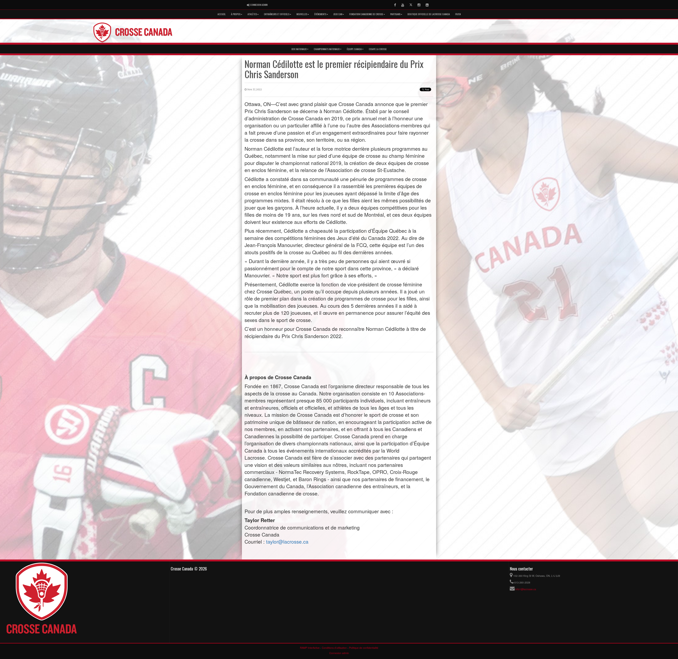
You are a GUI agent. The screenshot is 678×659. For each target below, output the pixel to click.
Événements (320, 14)
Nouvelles (301, 14)
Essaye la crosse (378, 49)
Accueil (222, 14)
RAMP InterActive (310, 647)
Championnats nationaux (327, 49)
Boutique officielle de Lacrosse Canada (429, 14)
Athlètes (252, 14)
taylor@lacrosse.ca (287, 541)
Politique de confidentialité (363, 647)
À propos (235, 14)
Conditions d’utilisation (334, 647)
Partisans (395, 14)
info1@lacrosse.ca (525, 589)
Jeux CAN (337, 14)
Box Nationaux (299, 49)
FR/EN (458, 14)
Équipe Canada (354, 49)
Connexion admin (339, 653)
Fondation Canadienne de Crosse (366, 14)
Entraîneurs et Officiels (276, 14)
